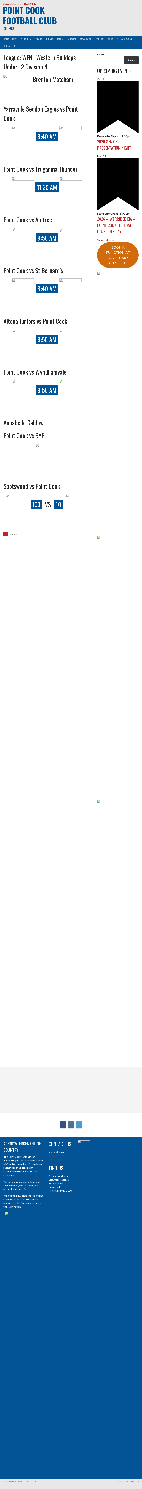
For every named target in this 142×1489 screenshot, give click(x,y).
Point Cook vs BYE (23, 435)
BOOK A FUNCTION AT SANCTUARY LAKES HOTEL (118, 255)
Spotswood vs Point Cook (31, 486)
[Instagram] (71, 1124)
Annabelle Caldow (23, 422)
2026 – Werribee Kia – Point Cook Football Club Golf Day (116, 225)
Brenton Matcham (53, 79)
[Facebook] (63, 1124)
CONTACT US (9, 46)
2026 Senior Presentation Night (114, 144)
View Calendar (105, 239)
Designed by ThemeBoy (127, 1481)
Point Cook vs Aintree (27, 219)
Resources (85, 39)
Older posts (13, 534)
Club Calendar (124, 39)
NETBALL (61, 39)
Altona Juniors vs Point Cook (35, 321)
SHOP (110, 39)
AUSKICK (72, 39)
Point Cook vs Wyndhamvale (35, 371)
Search (101, 54)
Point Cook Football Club (30, 15)
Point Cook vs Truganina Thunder (40, 168)
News (14, 39)
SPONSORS (99, 39)
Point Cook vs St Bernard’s (33, 270)
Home (6, 39)
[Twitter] (79, 1124)
